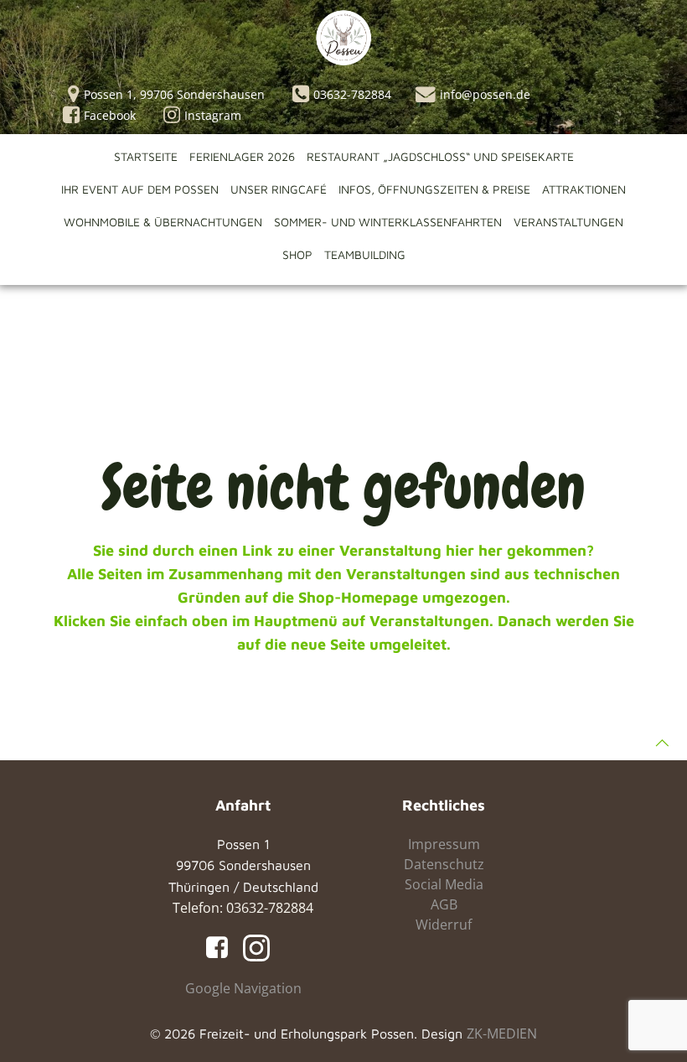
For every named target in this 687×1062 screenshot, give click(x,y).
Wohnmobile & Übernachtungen (163, 222)
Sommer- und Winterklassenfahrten (388, 222)
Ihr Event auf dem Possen (140, 189)
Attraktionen (584, 189)
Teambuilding (364, 254)
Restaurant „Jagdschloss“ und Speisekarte (440, 156)
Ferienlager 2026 (242, 156)
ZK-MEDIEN (502, 1033)
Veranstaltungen (568, 222)
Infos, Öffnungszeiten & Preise (434, 189)
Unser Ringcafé (278, 189)
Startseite (146, 156)
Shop (297, 254)
